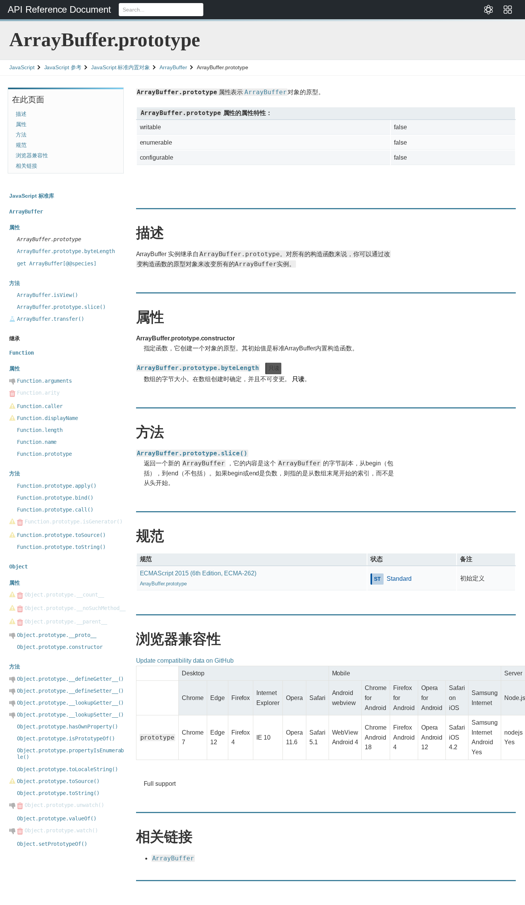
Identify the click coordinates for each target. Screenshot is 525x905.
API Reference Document (59, 9)
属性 (21, 124)
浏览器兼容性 (32, 155)
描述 (21, 114)
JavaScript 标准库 (31, 196)
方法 (21, 135)
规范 (21, 145)
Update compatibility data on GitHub (185, 660)
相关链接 (26, 166)
